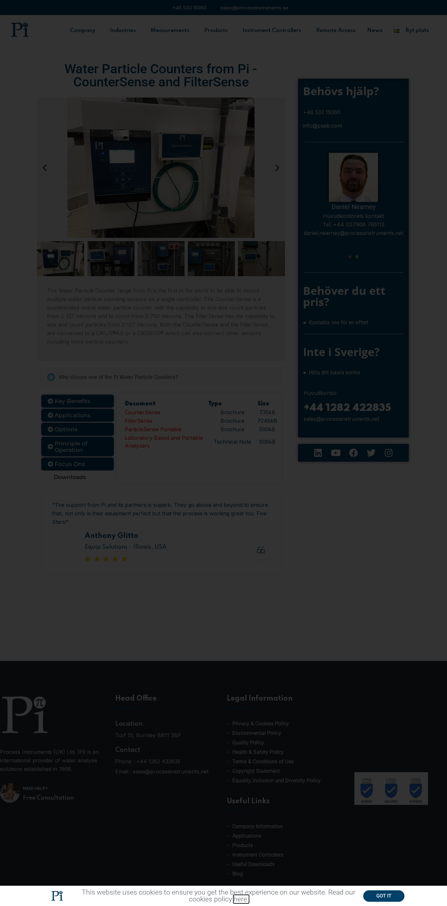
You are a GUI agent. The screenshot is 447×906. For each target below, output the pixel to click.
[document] (223, 453)
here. (241, 899)
